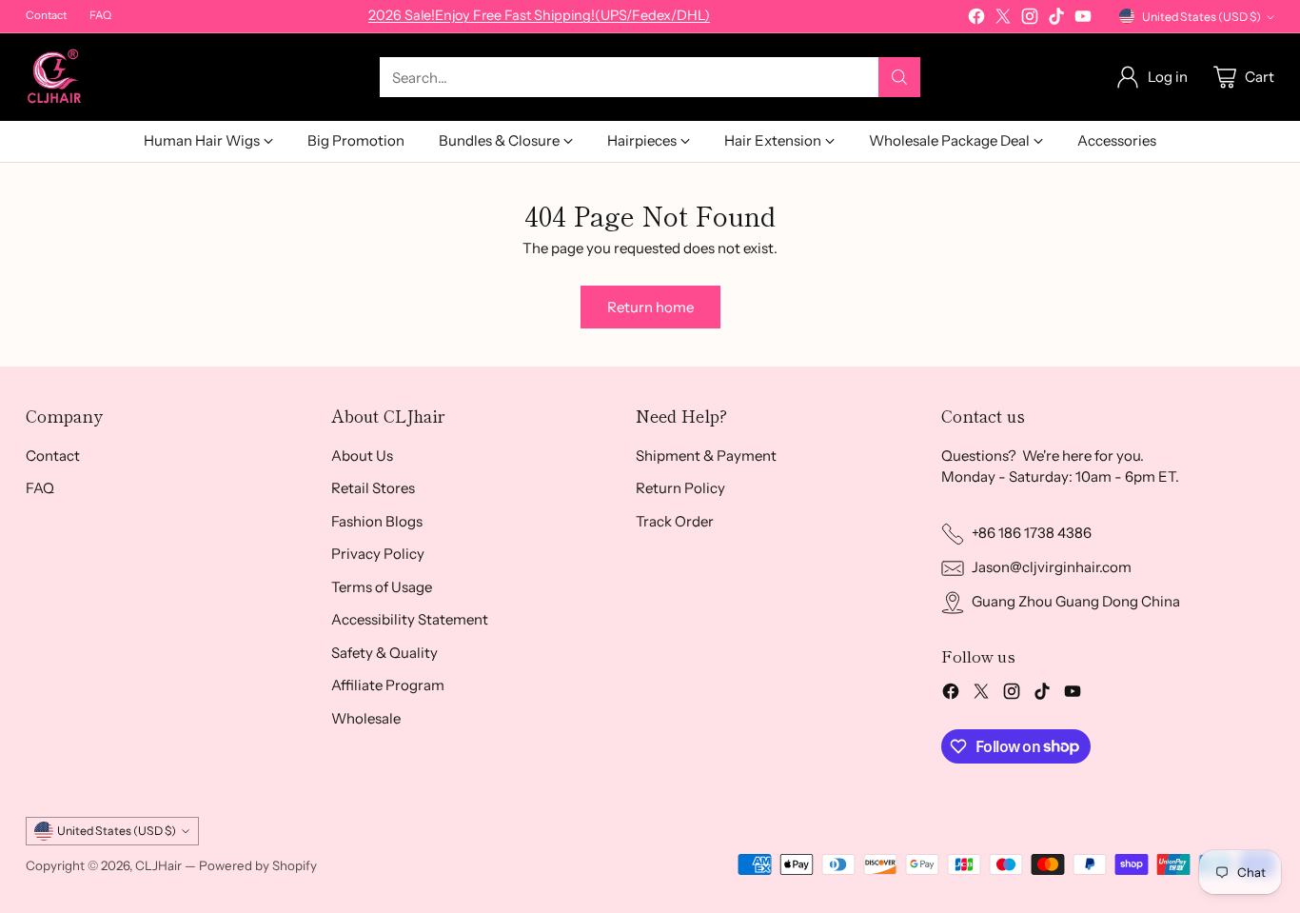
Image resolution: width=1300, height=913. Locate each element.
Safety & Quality (384, 653)
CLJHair (158, 865)
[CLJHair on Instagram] (1029, 19)
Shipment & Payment (706, 456)
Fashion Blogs (377, 521)
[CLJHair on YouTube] (1083, 19)
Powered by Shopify (258, 865)
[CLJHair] (54, 77)
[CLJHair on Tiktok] (1056, 19)
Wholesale (366, 718)
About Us (362, 456)
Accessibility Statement (409, 619)
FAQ (40, 488)
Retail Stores (373, 488)
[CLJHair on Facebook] (976, 19)
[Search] (899, 77)
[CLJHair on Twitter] (1003, 19)
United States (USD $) (1201, 17)
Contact (53, 456)
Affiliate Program (387, 685)
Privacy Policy (377, 554)
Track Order (675, 521)
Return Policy (680, 488)
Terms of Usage (381, 587)
